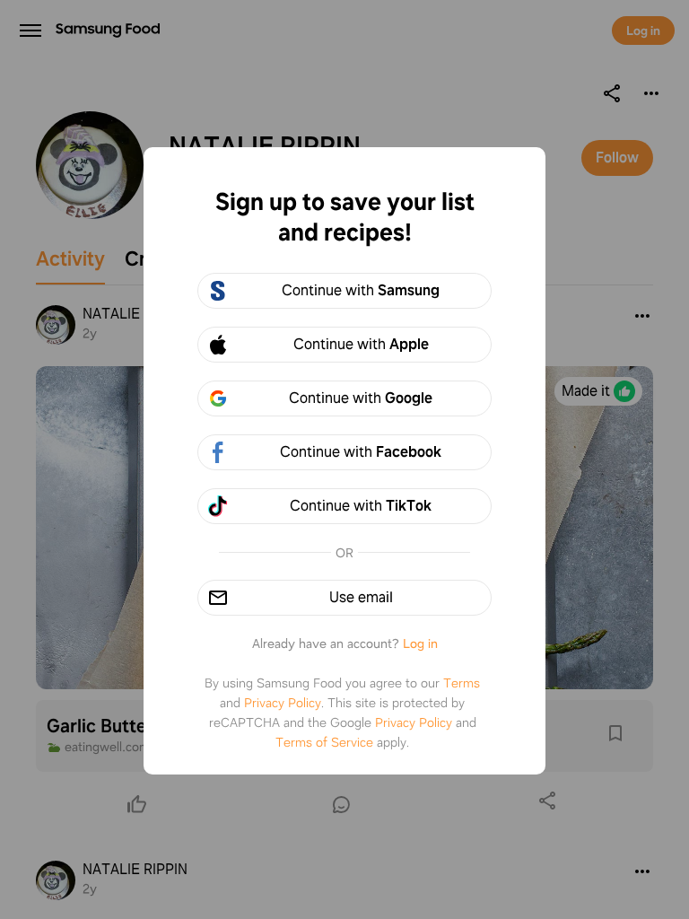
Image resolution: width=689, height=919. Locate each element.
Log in (420, 643)
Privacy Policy (282, 703)
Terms (461, 683)
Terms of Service (324, 742)
